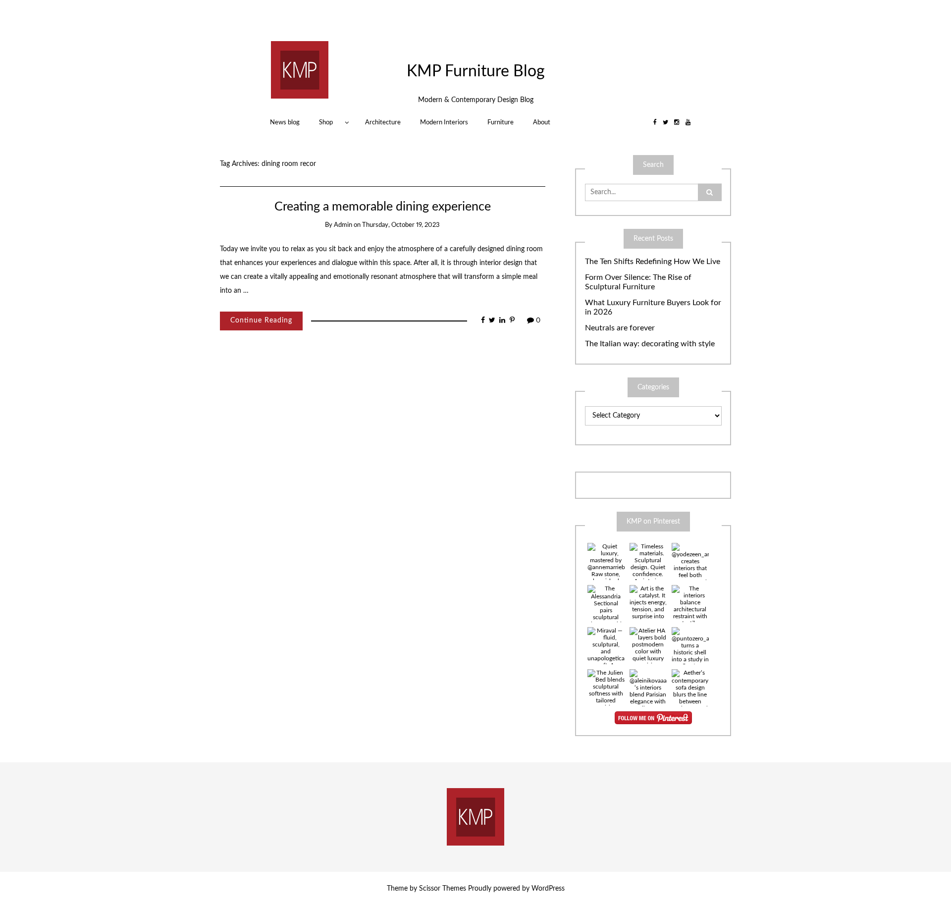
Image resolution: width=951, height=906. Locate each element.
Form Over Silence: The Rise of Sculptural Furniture (638, 282)
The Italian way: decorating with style (650, 344)
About (541, 122)
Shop (326, 122)
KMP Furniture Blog (476, 71)
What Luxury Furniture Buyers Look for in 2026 (653, 307)
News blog (285, 122)
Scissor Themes (442, 888)
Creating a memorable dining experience (382, 207)
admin (343, 225)
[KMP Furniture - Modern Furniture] (299, 69)
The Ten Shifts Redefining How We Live (652, 262)
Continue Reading (261, 320)
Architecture (383, 122)
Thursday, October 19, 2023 (401, 225)
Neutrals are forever (620, 328)
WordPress (548, 888)
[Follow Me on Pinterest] (653, 718)
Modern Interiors (444, 122)
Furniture (500, 122)
